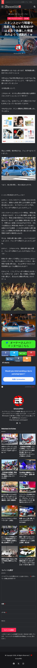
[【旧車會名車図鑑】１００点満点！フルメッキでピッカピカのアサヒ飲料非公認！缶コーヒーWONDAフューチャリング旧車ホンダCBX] (27, 439)
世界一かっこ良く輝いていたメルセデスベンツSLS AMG (27, 520)
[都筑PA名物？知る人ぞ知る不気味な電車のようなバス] (9, 551)
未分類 (26, 18)
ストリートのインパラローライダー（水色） (9, 519)
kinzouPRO (17, 53)
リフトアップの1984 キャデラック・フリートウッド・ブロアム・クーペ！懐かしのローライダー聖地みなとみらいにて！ (27, 498)
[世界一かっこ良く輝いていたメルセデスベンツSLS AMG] (27, 511)
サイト (3, 621)
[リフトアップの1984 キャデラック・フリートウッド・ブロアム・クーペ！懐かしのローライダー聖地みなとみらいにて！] (27, 487)
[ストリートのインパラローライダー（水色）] (9, 511)
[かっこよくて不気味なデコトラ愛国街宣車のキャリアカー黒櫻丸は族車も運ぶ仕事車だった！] (9, 530)
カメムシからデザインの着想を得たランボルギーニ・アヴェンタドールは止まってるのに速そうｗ (27, 562)
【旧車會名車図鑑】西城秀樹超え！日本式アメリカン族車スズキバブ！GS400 (9, 475)
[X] (20, 423)
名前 (3, 604)
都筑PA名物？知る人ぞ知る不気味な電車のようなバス (9, 561)
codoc (33, 386)
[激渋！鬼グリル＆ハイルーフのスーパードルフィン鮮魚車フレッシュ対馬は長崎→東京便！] (27, 530)
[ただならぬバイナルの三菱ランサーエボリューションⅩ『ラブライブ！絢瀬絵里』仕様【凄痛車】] (9, 487)
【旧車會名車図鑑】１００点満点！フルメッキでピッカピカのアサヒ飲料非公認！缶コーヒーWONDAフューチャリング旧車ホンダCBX (27, 451)
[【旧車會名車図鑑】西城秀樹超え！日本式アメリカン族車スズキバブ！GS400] (9, 465)
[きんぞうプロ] (13, 7)
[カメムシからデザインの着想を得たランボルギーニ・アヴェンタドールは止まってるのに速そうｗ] (27, 551)
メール (4, 612)
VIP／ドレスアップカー (21, 14)
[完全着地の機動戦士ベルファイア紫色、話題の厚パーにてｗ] (27, 465)
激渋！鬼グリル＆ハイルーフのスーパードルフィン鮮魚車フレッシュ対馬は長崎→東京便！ (27, 540)
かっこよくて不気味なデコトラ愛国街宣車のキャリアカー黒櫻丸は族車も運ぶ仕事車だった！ (9, 540)
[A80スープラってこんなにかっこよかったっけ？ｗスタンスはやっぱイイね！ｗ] (9, 439)
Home (12, 14)
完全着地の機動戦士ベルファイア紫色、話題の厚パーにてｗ (27, 474)
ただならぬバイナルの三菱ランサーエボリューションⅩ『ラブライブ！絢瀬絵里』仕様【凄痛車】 (9, 497)
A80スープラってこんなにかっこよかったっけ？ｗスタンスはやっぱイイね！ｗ (9, 449)
